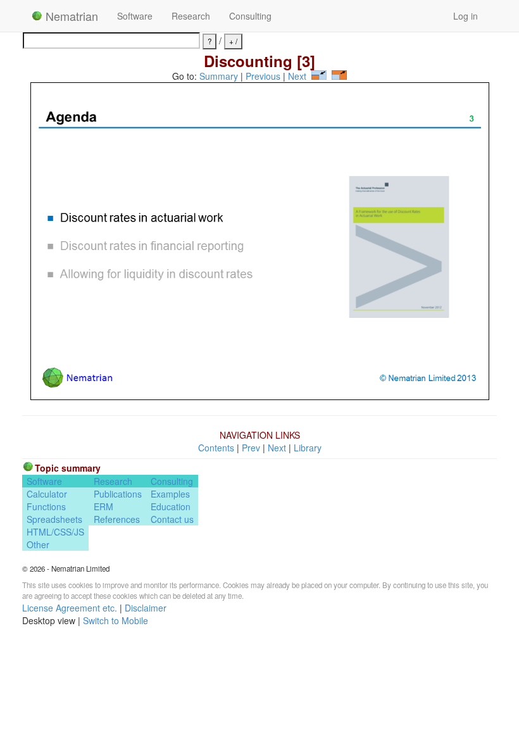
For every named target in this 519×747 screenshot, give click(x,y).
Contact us (172, 519)
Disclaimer (145, 607)
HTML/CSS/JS (55, 531)
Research (191, 15)
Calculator (47, 493)
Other (38, 544)
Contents (216, 447)
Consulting (250, 15)
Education (171, 506)
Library (308, 447)
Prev (251, 447)
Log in (465, 15)
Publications (118, 493)
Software (135, 15)
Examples (170, 493)
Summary (218, 76)
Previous (263, 76)
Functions (46, 506)
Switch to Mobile (115, 620)
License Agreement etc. (69, 607)
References (117, 519)
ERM (103, 506)
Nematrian (70, 16)
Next (297, 76)
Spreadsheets (54, 519)
